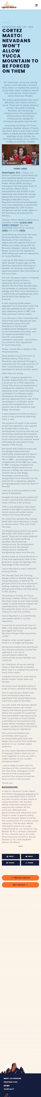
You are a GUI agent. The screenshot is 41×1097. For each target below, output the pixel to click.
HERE (24, 168)
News (7, 1086)
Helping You (11, 1082)
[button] (36, 5)
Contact (9, 1089)
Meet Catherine (12, 1078)
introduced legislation (24, 794)
